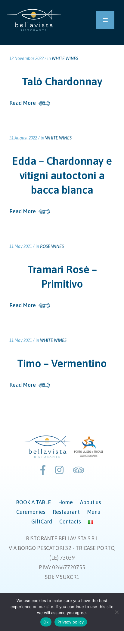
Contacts (70, 521)
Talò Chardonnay (62, 81)
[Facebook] (42, 470)
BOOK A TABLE (33, 502)
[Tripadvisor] (78, 470)
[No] (116, 612)
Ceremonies (30, 512)
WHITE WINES (65, 58)
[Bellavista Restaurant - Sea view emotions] (34, 20)
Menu (94, 512)
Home (65, 502)
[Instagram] (59, 470)
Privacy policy (70, 622)
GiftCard (41, 521)
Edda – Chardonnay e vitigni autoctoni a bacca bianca (62, 175)
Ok (46, 622)
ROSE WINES (52, 246)
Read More (22, 103)
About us (90, 502)
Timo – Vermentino (62, 363)
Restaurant (66, 512)
